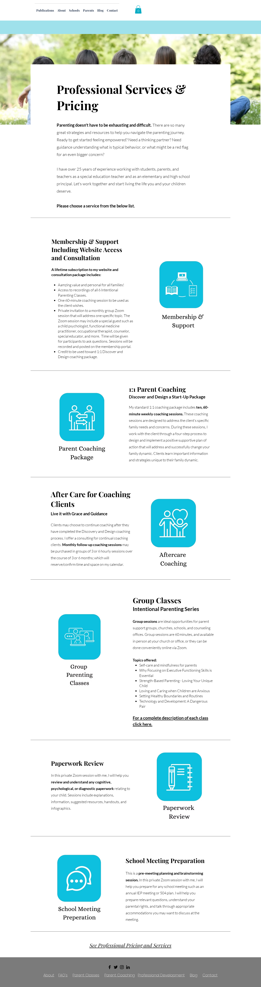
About (48, 975)
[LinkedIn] (127, 967)
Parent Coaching (119, 975)
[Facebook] (109, 967)
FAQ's (62, 975)
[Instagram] (121, 967)
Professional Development (161, 975)
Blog (193, 975)
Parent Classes (86, 975)
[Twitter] (115, 967)
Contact (210, 975)
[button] (138, 9)
